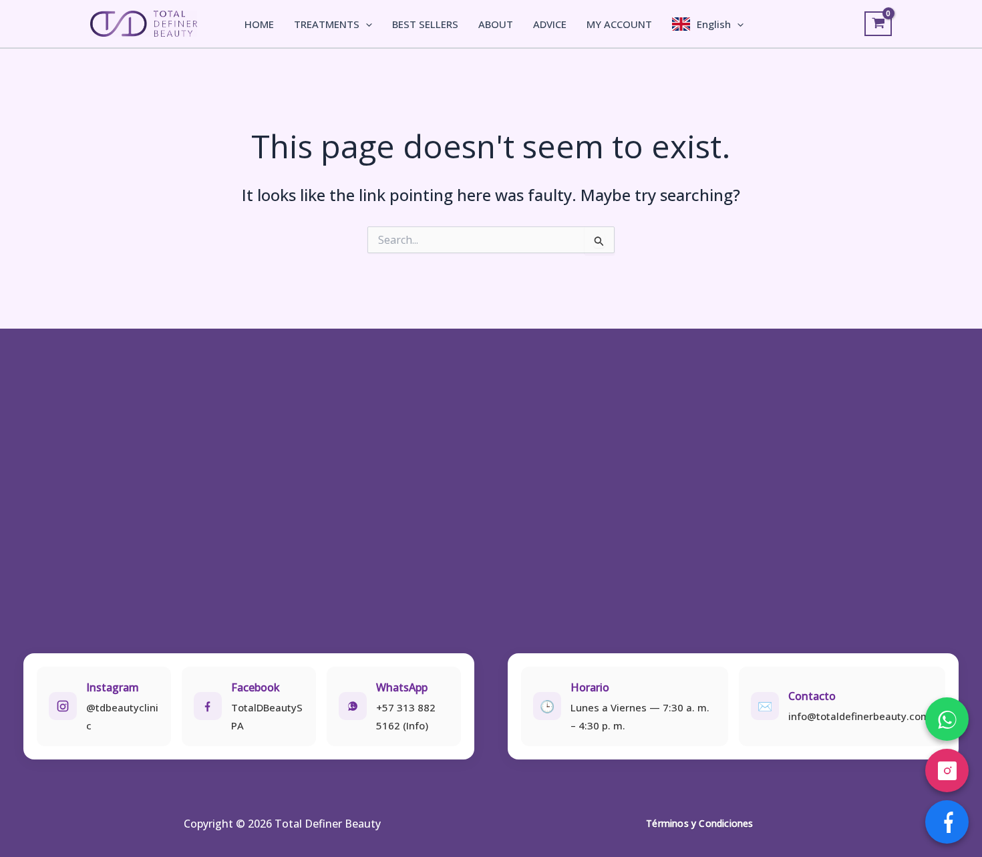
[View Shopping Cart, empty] (878, 24)
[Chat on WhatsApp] (947, 719)
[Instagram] (947, 770)
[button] (365, 24)
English (714, 24)
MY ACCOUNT (619, 24)
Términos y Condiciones (699, 823)
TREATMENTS (326, 24)
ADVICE (549, 24)
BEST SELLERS (425, 24)
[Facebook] (947, 822)
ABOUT (495, 24)
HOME (259, 24)
